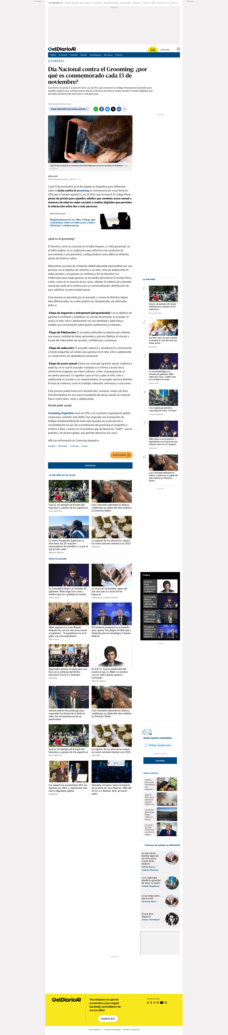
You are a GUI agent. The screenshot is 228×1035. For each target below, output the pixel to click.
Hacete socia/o (152, 50)
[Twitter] (113, 109)
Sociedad (74, 55)
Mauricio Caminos (99, 681)
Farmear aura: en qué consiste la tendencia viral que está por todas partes (163, 340)
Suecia (168, 3)
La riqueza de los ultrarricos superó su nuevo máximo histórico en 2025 (111, 542)
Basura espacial (175, 3)
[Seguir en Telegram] (154, 1002)
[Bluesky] (107, 109)
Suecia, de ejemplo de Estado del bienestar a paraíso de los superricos (68, 506)
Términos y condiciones (131, 1030)
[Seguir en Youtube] (161, 1002)
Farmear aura (146, 3)
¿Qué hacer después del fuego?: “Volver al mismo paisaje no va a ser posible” (150, 815)
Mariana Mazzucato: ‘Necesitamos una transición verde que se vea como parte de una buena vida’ (150, 785)
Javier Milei (75, 3)
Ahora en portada (57, 558)
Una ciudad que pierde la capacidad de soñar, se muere (163, 409)
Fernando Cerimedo (125, 3)
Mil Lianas (108, 55)
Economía (63, 55)
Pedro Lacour (54, 597)
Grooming (74, 446)
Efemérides (62, 446)
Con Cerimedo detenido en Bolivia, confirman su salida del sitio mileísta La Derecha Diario (112, 507)
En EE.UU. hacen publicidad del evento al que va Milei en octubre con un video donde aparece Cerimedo (110, 673)
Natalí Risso (53, 794)
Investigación (95, 55)
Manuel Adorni (136, 3)
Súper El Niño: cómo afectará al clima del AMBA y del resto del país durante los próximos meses (150, 800)
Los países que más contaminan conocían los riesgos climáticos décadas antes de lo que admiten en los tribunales (150, 830)
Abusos (85, 446)
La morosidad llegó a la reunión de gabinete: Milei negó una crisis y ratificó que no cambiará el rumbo (68, 591)
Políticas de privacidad (112, 1030)
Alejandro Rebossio (56, 552)
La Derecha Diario (97, 3)
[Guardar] (124, 109)
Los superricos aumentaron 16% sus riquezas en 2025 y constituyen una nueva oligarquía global (68, 787)
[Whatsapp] (95, 109)
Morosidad (67, 3)
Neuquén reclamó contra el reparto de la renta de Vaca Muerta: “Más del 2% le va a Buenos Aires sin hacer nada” (112, 789)
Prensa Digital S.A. (95, 1030)
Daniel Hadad (161, 3)
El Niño (154, 3)
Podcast (118, 55)
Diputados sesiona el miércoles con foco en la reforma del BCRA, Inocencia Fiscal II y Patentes (68, 671)
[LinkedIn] (119, 109)
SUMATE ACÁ (108, 1018)
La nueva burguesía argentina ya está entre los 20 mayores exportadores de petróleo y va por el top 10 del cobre (68, 545)
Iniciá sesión (165, 50)
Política (53, 55)
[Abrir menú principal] (178, 49)
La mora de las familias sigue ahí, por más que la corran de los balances (109, 591)
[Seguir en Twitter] (148, 1002)
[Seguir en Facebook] (151, 1002)
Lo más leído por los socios (62, 475)
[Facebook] (101, 109)
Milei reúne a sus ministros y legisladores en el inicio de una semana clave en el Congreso (163, 442)
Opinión (83, 55)
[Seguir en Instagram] (158, 1002)
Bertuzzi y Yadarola (85, 3)
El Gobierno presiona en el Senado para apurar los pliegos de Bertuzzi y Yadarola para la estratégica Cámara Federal (111, 632)
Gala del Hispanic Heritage (110, 3)
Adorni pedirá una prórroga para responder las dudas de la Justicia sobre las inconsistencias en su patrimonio (67, 715)
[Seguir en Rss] (166, 1002)
